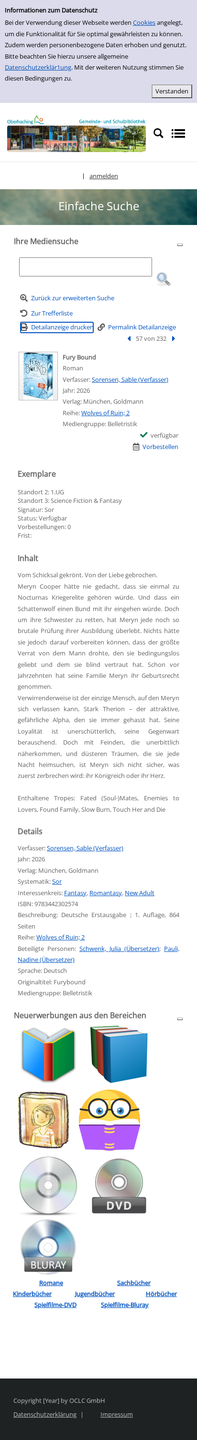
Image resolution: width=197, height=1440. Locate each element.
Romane (51, 1282)
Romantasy (105, 893)
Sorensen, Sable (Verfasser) (130, 379)
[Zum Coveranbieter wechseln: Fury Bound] (38, 376)
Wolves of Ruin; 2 (105, 413)
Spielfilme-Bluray (125, 1304)
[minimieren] (180, 244)
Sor (57, 881)
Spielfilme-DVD (55, 1304)
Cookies (144, 22)
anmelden (103, 176)
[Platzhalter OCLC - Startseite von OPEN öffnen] (76, 133)
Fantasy (75, 893)
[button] (163, 279)
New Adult (139, 893)
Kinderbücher (32, 1293)
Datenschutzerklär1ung (38, 67)
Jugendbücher (95, 1293)
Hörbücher (161, 1293)
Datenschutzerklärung (45, 1414)
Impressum (116, 1414)
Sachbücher (134, 1282)
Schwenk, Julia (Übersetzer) (119, 948)
